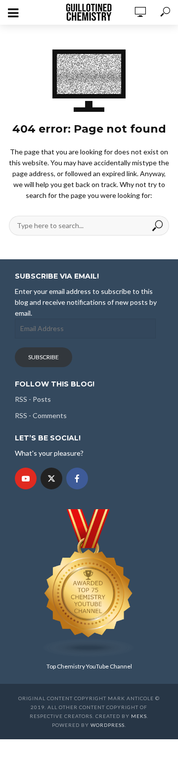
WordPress (107, 725)
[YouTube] (26, 478)
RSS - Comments (41, 415)
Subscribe (43, 357)
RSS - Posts (33, 399)
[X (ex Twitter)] (51, 478)
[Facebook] (77, 478)
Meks (139, 716)
